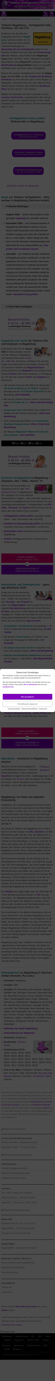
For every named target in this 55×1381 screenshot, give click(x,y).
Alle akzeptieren (27, 697)
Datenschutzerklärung (29, 709)
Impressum (43, 709)
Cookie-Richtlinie (14, 709)
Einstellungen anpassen (27, 704)
